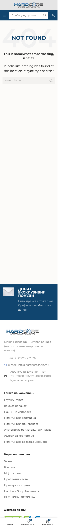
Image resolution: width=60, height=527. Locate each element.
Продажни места (16, 479)
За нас (8, 461)
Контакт (9, 467)
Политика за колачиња (20, 417)
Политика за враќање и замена (26, 441)
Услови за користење (19, 435)
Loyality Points (13, 399)
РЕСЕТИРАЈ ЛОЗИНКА (19, 497)
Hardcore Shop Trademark (21, 491)
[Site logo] (29, 4)
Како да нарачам (15, 405)
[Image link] (23, 331)
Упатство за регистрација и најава (28, 429)
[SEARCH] (51, 80)
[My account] (53, 15)
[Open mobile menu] (4, 15)
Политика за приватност (21, 423)
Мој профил (12, 473)
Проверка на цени (17, 485)
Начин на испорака (17, 412)
